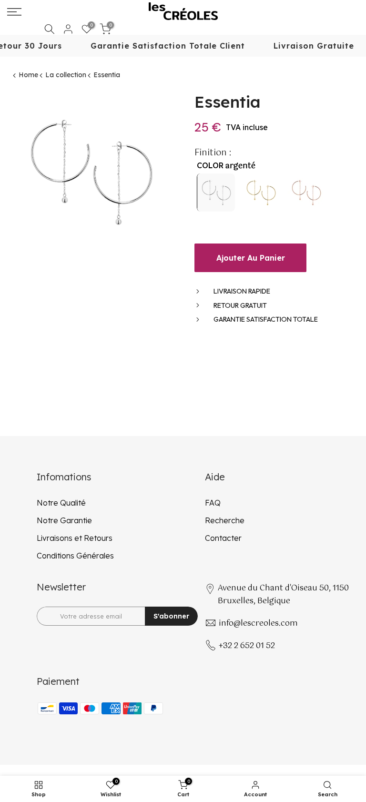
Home (28, 75)
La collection (65, 75)
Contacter (223, 538)
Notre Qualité (61, 503)
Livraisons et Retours (74, 538)
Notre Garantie (64, 520)
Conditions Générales (75, 555)
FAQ (213, 503)
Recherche (224, 520)
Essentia (106, 75)
